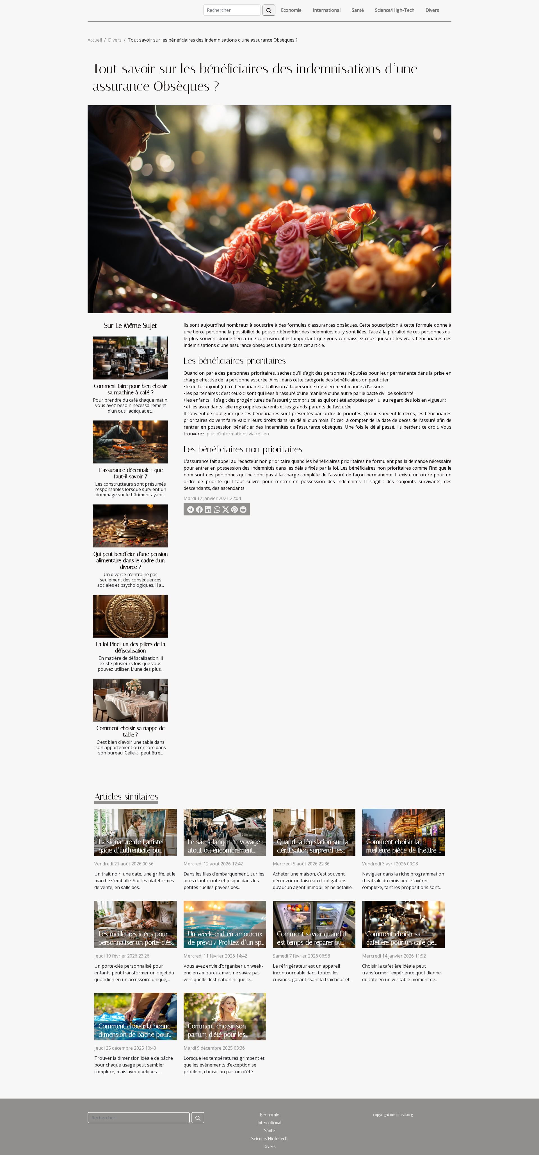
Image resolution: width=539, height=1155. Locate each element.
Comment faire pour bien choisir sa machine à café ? (130, 389)
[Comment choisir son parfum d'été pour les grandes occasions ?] (225, 1016)
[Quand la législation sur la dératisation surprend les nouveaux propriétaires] (314, 832)
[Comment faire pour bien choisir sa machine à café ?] (130, 358)
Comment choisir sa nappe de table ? (131, 731)
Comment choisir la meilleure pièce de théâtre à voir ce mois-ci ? (404, 850)
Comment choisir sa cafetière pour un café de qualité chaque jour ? (400, 942)
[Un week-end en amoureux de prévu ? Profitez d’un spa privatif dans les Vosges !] (225, 924)
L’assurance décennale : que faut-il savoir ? (131, 473)
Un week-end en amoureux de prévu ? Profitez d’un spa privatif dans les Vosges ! (226, 942)
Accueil (95, 40)
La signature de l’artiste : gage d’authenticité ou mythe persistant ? (132, 850)
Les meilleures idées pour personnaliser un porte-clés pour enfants (135, 942)
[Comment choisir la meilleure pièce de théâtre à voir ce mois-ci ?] (403, 832)
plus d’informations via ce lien (238, 434)
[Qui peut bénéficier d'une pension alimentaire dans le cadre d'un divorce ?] (130, 525)
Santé (358, 10)
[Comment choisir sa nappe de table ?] (130, 700)
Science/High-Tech (394, 10)
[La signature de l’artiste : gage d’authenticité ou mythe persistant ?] (135, 832)
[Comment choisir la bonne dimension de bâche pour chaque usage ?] (135, 1016)
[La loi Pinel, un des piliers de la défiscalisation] (130, 616)
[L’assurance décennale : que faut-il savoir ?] (130, 441)
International (327, 10)
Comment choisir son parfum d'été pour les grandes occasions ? (217, 1034)
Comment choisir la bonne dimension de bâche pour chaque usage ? (135, 1034)
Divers (432, 10)
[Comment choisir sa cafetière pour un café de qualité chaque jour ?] (403, 924)
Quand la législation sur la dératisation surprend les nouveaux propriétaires (312, 850)
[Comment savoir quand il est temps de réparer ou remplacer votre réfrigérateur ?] (314, 924)
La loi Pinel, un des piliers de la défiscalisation (130, 647)
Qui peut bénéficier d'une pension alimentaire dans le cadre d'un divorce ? (130, 560)
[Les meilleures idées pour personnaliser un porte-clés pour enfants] (135, 924)
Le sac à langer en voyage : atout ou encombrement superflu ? (226, 850)
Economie (291, 10)
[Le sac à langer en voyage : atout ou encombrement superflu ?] (225, 832)
